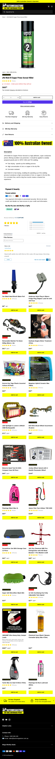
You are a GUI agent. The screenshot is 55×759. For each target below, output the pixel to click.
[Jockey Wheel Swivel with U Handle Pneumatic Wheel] (41, 453)
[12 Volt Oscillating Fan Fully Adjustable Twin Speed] (41, 578)
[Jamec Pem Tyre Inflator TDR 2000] (41, 494)
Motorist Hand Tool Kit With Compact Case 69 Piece (11, 469)
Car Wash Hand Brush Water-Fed (13, 296)
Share (8, 259)
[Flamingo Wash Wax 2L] (14, 494)
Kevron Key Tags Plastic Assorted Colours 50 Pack (13, 384)
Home (3, 17)
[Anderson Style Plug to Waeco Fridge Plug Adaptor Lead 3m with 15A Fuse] (41, 282)
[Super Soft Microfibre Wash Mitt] (14, 578)
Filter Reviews (8, 237)
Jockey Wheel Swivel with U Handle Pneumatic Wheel (38, 469)
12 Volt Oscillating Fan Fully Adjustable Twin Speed (38, 594)
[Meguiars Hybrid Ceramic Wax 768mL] (41, 369)
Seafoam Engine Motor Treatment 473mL (40, 342)
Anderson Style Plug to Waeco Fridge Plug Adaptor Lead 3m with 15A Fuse (40, 299)
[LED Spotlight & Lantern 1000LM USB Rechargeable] (14, 411)
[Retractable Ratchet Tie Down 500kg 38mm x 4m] (14, 326)
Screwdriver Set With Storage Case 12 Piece (14, 549)
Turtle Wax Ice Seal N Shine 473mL (14, 683)
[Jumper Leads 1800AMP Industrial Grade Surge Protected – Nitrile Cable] (14, 621)
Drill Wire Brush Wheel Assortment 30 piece (41, 427)
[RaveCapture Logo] (18, 217)
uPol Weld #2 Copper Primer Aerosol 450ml (17, 17)
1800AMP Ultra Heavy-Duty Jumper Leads (14, 636)
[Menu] (51, 6)
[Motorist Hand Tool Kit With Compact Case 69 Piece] (14, 453)
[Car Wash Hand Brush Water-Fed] (14, 282)
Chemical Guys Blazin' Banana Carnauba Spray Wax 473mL (39, 636)
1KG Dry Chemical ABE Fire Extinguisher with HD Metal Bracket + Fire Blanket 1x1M (38, 551)
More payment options (27, 106)
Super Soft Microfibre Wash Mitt (13, 593)
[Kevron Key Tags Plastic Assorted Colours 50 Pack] (14, 369)
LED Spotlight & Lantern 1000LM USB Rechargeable (13, 427)
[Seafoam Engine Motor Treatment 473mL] (41, 326)
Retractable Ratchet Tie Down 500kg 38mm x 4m (12, 342)
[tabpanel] (27, 168)
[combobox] (27, 12)
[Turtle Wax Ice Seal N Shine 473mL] (14, 668)
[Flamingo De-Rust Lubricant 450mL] (41, 668)
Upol (3, 72)
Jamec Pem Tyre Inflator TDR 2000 (40, 508)
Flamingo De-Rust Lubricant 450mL (38, 684)
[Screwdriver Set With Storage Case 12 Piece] (14, 534)
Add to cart (36, 97)
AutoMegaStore (9, 755)
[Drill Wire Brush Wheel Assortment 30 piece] (41, 411)
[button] (48, 6)
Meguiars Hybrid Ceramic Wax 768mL (39, 384)
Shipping (12, 90)
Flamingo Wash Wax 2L (10, 508)
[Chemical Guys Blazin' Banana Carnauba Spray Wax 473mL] (41, 621)
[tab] (8, 151)
